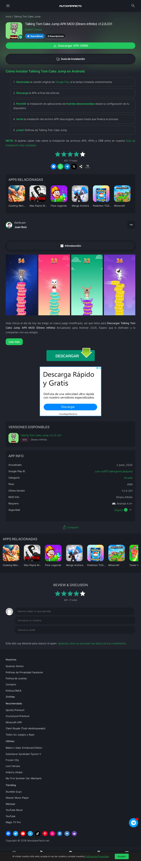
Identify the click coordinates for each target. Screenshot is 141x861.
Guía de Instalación (70, 59)
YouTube (10, 816)
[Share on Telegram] (67, 166)
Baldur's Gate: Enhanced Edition (24, 747)
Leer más (14, 341)
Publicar (126, 637)
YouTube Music (14, 809)
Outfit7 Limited (33, 29)
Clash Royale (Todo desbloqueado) (26, 728)
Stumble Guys (14, 791)
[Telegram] (30, 833)
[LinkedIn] (59, 833)
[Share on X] (74, 166)
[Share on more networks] (81, 166)
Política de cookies (16, 678)
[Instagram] (52, 833)
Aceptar (122, 856)
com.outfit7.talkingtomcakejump (114, 471)
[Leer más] (70, 341)
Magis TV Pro (13, 822)
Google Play (62, 81)
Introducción (70, 245)
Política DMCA (13, 690)
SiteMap (10, 696)
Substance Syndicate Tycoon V (23, 753)
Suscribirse (37, 36)
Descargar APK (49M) (70, 45)
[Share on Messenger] (54, 166)
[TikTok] (37, 833)
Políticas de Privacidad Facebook (24, 672)
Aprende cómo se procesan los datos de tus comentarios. (92, 643)
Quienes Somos (15, 666)
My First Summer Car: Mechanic (24, 778)
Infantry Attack (14, 772)
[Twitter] (15, 833)
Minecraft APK (14, 722)
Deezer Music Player (17, 797)
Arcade (128, 477)
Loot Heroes (13, 766)
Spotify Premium (15, 710)
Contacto (11, 684)
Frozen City (12, 760)
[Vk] (67, 833)
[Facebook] (8, 833)
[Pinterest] (45, 833)
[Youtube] (23, 833)
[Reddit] (74, 833)
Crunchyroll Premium (17, 716)
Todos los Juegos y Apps (20, 734)
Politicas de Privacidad (97, 856)
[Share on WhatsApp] (60, 166)
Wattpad (10, 803)
